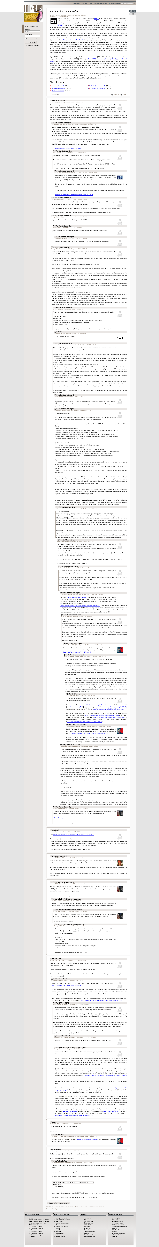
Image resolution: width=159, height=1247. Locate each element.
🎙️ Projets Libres (115, 3)
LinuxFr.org (33, 12)
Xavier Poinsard (60, 217)
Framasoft (86, 1229)
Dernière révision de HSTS (99, 88)
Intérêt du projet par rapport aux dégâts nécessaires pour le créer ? (45, 1219)
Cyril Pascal (59, 124)
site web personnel (68, 124)
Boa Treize (62, 172)
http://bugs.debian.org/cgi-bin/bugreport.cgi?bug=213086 (84, 721)
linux (57, 1224)
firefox (66, 16)
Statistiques (114, 1231)
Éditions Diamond (88, 1223)
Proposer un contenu (32, 26)
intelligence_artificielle (61, 1218)
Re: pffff (31, 1218)
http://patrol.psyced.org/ (60, 818)
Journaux (84, 3)
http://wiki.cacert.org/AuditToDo (117, 707)
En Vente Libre (87, 1228)
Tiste (56, 15)
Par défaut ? (55, 830)
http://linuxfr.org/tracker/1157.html (87, 1139)
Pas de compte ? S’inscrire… (33, 45)
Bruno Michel (71, 644)
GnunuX (61, 1037)
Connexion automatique (32, 38)
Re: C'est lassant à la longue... (36, 1226)
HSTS (96, 18)
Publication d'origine (58, 88)
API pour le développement (118, 1233)
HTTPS (60, 25)
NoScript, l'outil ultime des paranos (62, 882)
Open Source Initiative (89, 1235)
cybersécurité (59, 1235)
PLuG (65, 567)
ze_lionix (57, 1123)
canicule (58, 1228)
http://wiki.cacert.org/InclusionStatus (97, 705)
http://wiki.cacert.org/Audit (75, 707)
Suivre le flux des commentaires (59, 1203)
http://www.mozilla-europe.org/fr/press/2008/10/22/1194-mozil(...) (105, 1075)
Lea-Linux (86, 1233)
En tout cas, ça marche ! (59, 856)
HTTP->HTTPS (56, 959)
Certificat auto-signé (58, 100)
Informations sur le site (117, 1223)
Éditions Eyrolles (88, 1224)
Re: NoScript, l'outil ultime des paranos (68, 899)
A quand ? (54, 1122)
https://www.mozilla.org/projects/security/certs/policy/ (102, 715)
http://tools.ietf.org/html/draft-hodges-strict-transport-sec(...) (74, 194)
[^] (52, 122)
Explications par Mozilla (98, 86)
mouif (59, 332)
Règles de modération (117, 1229)
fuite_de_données (60, 1236)
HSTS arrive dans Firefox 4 (65, 11)
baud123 (83, 15)
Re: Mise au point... (33, 1229)
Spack (72, 695)
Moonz (61, 396)
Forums (96, 3)
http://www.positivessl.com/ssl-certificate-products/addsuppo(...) (80, 605)
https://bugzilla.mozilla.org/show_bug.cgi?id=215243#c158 (90, 733)
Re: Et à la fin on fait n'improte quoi (37, 1223)
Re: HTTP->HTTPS (61, 979)
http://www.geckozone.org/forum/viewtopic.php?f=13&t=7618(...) (73, 834)
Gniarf (61, 333)
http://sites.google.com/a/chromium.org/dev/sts (68, 148)
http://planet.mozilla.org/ (70, 1111)
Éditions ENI (87, 1226)
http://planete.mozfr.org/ (110, 1111)
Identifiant (27, 29)
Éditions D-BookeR (88, 1221)
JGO (57, 900)
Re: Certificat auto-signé (63, 122)
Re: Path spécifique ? (62, 1161)
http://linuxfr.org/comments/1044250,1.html (77, 652)
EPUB (124, 94)
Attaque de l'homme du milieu (72, 40)
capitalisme (59, 1229)
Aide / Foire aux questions (118, 1224)
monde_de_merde (59, 960)
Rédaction (103, 3)
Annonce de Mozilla (58, 86)
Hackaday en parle (33, 1224)
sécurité (62, 16)
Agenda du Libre (88, 1218)
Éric (57, 248)
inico (59, 227)
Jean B (56, 1151)
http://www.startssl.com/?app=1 (78, 597)
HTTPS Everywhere (58, 91)
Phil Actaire (58, 857)
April (85, 1219)
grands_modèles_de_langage (63, 1219)
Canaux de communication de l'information (72, 1047)
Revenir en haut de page (52, 1209)
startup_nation (59, 1233)
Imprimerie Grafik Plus (89, 1236)
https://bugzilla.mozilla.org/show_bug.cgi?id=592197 (68, 985)
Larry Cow (60, 152)
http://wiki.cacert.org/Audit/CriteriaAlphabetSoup (108, 709)
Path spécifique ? (56, 1149)
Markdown (116, 94)
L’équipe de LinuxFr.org (117, 1221)
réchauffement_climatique (62, 1223)
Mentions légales (116, 1218)
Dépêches (76, 3)
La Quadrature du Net (89, 1231)
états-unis (58, 1231)
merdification (59, 1221)
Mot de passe (28, 34)
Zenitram (60, 344)
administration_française (62, 1226)
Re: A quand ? (59, 1134)
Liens (90, 3)
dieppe (56, 831)
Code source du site (116, 1235)
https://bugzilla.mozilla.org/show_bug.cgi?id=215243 (110, 717)
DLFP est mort (62, 808)
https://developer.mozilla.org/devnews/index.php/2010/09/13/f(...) (75, 1115)
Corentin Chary (60, 199)
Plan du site (114, 1236)
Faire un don (115, 1219)
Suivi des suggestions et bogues (119, 1226)
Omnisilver (59, 980)
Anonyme (57, 102)
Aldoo (59, 309)
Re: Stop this (32, 1236)
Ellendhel (58, 1162)
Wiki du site (114, 1228)
